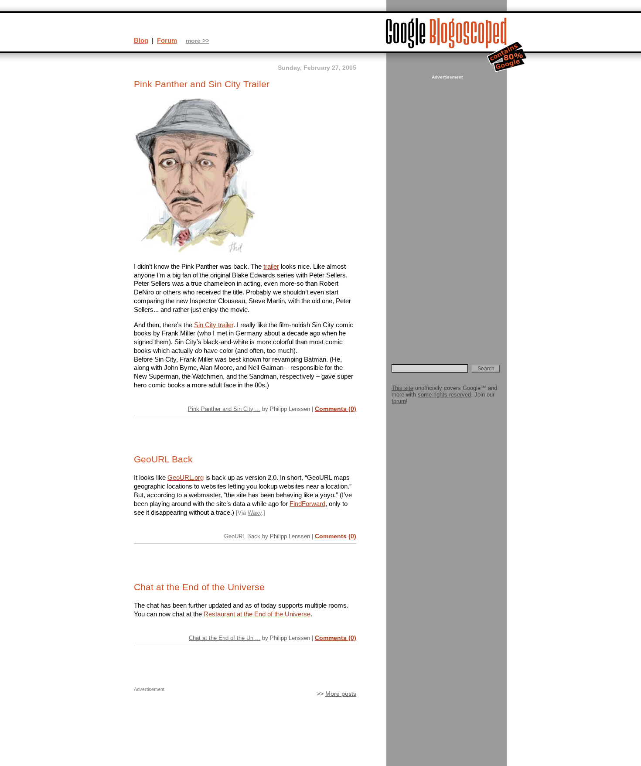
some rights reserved (444, 394)
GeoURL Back (163, 459)
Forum (167, 40)
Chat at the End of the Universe (199, 587)
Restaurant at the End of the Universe (257, 614)
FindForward (307, 503)
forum (399, 401)
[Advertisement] (446, 212)
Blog (141, 40)
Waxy (255, 513)
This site (402, 388)
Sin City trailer (213, 324)
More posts (340, 694)
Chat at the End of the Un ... (224, 638)
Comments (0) (335, 408)
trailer (271, 266)
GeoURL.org (185, 477)
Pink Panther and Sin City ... (224, 409)
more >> (197, 41)
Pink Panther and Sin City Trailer (201, 84)
